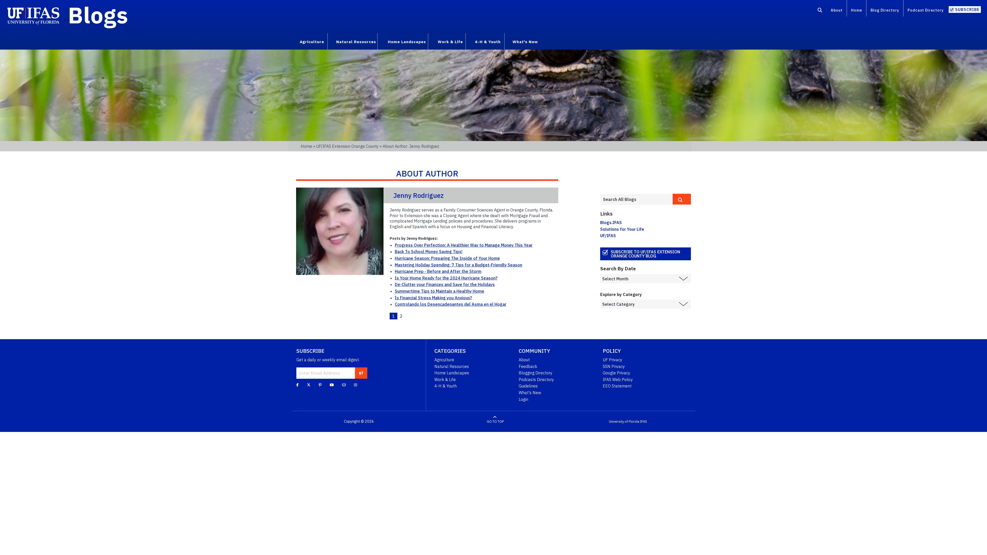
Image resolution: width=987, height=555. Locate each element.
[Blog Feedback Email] (344, 385)
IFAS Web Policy (618, 379)
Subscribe (967, 9)
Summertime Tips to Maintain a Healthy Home (439, 291)
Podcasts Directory (536, 379)
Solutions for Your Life (622, 229)
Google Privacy (616, 372)
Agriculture (444, 359)
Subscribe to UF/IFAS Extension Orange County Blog (645, 253)
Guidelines (528, 385)
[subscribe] (361, 373)
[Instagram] (355, 385)
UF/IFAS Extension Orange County (347, 146)
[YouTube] (332, 385)
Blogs (98, 15)
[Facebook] (297, 385)
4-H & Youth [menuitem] (488, 41)
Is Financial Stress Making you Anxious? (433, 297)
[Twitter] (308, 385)
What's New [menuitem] (525, 41)
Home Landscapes (451, 372)
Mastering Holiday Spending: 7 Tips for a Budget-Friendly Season (458, 264)
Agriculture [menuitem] (312, 41)
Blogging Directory (535, 372)
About (837, 10)
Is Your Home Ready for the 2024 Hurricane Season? (446, 278)
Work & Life (445, 379)
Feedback (528, 366)
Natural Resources (451, 366)
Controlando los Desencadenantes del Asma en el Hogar (450, 304)
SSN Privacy (614, 366)
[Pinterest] (320, 385)
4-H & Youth (445, 385)
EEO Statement (617, 385)
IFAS (643, 421)
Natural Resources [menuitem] (356, 41)
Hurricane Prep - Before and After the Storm (438, 271)
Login (523, 399)
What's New (530, 392)
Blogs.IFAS (611, 222)
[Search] (820, 11)
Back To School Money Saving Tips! (428, 251)
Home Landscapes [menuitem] (407, 41)
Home (856, 10)
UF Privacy (612, 359)
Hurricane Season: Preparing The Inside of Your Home (447, 258)
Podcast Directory (926, 10)
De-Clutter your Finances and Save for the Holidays (445, 284)
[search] (682, 199)
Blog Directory (885, 10)
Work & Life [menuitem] (450, 41)
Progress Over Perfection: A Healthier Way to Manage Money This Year (464, 245)
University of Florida (624, 421)
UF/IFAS (608, 235)
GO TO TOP (495, 421)
